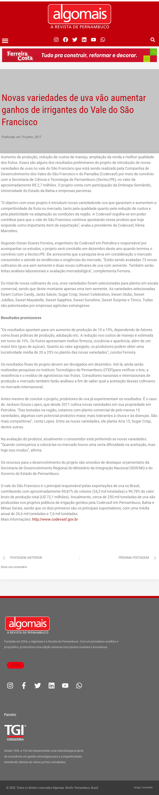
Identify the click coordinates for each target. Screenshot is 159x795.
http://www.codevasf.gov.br (55, 519)
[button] (5, 41)
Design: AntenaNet (143, 787)
